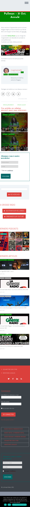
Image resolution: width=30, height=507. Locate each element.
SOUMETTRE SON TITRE (10, 369)
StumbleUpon (18, 94)
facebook (13, 379)
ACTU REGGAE (5, 134)
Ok (5, 504)
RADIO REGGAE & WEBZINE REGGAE (15, 436)
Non (9, 504)
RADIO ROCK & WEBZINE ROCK (13, 429)
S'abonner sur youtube (15, 216)
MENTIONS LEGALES (9, 373)
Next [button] (28, 242)
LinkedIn (13, 94)
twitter (8, 379)
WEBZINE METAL (8, 278)
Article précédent (8, 105)
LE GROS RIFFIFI (11, 234)
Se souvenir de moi (8, 408)
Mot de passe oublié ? (7, 420)
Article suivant (21, 105)
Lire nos (7, 170)
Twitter (3, 94)
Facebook (8, 94)
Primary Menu (26, 3)
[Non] (28, 501)
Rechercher (15, 194)
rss (21, 379)
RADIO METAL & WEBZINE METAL (14, 433)
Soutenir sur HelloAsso (15, 211)
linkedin (17, 379)
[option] (14, 131)
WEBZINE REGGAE (13, 74)
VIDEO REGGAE (5, 114)
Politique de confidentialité (19, 504)
